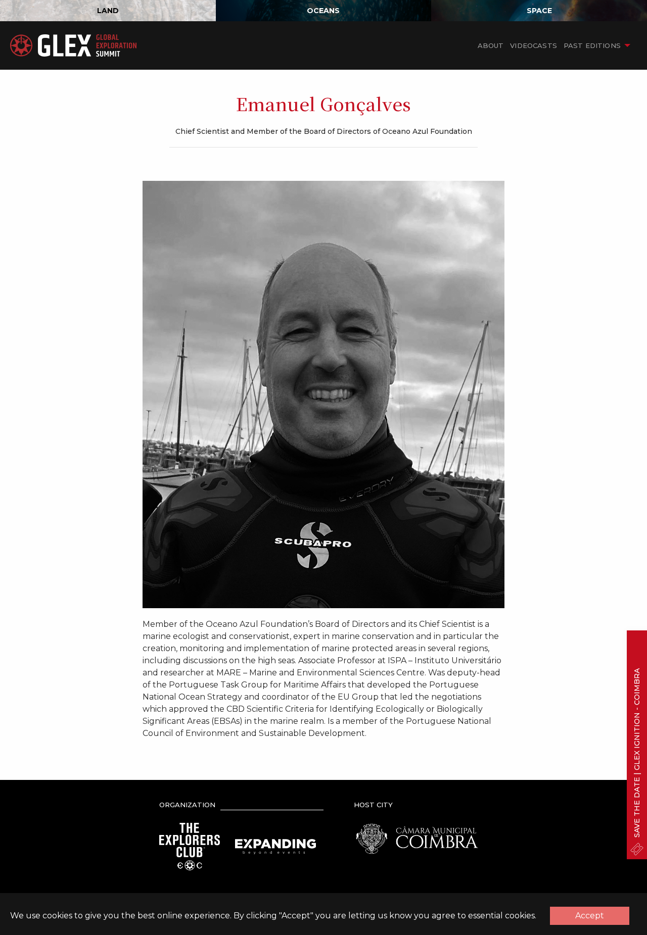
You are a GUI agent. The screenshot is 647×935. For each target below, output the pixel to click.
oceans (323, 10)
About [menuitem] (491, 45)
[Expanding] (275, 846)
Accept (589, 915)
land (108, 10)
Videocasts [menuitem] (533, 45)
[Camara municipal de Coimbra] (417, 838)
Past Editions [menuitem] (592, 45)
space (539, 10)
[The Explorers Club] (189, 846)
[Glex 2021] (73, 45)
